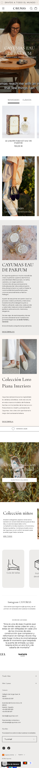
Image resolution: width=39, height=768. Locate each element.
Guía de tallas (13, 573)
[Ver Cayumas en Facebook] (8, 748)
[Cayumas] (19, 8)
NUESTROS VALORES (19, 480)
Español (20, 754)
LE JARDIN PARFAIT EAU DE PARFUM (18, 142)
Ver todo (7, 536)
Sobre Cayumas (6, 683)
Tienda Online (6, 676)
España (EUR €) (9, 754)
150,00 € (18, 146)
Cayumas (8, 758)
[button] (30, 8)
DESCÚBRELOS (8, 332)
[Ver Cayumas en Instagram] (3, 748)
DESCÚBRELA (7, 421)
